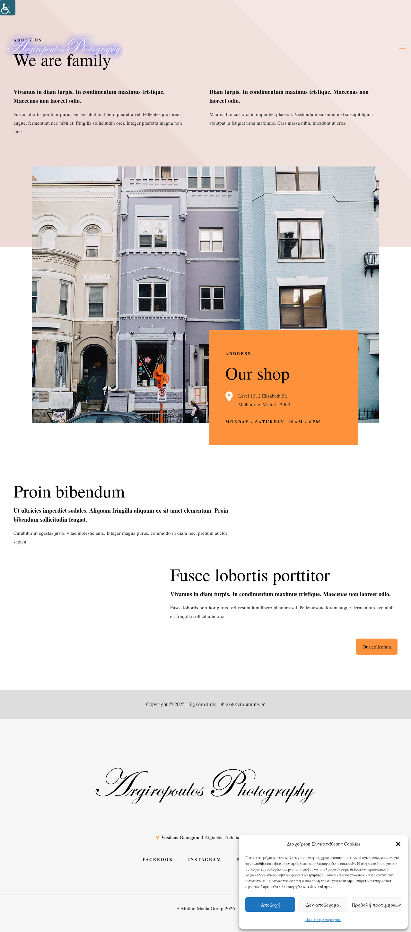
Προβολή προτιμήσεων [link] (376, 904)
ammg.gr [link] (255, 704)
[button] (398, 844)
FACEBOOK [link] (158, 859)
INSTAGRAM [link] (205, 859)
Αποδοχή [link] (270, 904)
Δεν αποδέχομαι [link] (323, 904)
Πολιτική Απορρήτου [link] (323, 919)
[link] (7, 7)
